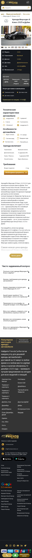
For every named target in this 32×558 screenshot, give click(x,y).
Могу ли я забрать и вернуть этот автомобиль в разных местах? (15, 312)
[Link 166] (15, 555)
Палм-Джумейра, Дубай (7, 414)
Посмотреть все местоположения (24, 340)
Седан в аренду (21, 506)
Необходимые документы (14, 172)
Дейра (20, 405)
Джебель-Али (6, 402)
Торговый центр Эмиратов (23, 391)
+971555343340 (9, 444)
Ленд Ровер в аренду (6, 504)
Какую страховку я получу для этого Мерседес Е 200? (14, 288)
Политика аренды (5, 468)
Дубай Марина (6, 409)
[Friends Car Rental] (12, 2)
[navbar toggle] (3, 2)
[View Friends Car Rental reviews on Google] (16, 485)
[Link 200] (10, 436)
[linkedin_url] (21, 545)
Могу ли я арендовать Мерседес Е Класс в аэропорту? (15, 328)
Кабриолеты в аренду (22, 515)
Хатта (4, 425)
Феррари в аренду (6, 493)
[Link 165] (7, 555)
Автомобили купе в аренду (24, 503)
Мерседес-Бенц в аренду (7, 496)
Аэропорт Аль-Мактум (7, 380)
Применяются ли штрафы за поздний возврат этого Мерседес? (15, 304)
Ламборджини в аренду (7, 498)
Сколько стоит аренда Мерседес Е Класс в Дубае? (15, 272)
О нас (2, 465)
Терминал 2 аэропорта (5, 392)
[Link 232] (14, 526)
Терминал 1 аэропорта (5, 386)
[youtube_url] (18, 545)
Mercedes (26, 14)
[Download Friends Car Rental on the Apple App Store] (7, 459)
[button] (3, 35)
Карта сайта (20, 478)
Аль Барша (21, 379)
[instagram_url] (10, 545)
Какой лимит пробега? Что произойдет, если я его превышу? (15, 296)
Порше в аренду (5, 509)
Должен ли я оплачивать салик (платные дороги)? (14, 320)
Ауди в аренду (5, 501)
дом (2, 14)
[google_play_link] (20, 459)
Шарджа (4, 429)
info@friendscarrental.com (11, 449)
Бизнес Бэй (21, 383)
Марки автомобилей (13, 14)
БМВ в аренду (4, 506)
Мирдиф (20, 413)
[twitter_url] (25, 545)
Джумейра (5, 405)
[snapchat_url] (14, 545)
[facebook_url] (7, 545)
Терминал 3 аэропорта (5, 397)
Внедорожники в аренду (23, 513)
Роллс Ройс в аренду (6, 490)
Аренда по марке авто (23, 481)
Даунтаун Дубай (23, 402)
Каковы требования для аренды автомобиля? (15, 280)
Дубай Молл (22, 386)
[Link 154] (16, 36)
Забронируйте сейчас (24, 555)
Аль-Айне (5, 422)
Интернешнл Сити (24, 409)
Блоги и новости (5, 475)
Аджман (4, 418)
